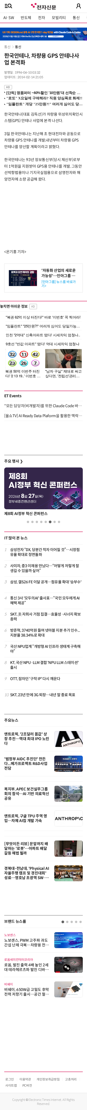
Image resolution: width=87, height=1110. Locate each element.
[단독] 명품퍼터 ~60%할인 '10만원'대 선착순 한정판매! (43, 93)
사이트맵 (11, 1085)
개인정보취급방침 (48, 1079)
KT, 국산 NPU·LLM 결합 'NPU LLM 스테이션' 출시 (44, 665)
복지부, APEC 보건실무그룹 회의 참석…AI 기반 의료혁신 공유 (26, 794)
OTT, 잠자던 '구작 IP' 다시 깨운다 (35, 678)
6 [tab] (50, 522)
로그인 (9, 1079)
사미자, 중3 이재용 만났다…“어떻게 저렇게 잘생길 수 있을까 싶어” (44, 568)
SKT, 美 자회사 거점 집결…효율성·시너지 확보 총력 (45, 617)
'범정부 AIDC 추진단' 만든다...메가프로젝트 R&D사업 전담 (25, 764)
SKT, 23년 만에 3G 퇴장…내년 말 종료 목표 (42, 695)
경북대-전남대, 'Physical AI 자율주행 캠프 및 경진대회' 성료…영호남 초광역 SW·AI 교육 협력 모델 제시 (26, 875)
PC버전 (27, 1085)
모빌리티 (59, 17)
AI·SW (8, 17)
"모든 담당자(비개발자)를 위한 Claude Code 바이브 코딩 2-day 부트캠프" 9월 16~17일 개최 (43, 406)
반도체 (26, 17)
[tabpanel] (43, 492)
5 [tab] (46, 522)
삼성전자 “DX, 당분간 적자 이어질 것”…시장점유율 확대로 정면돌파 (45, 552)
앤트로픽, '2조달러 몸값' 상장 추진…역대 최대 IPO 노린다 (26, 739)
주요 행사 (13, 461)
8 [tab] (59, 522)
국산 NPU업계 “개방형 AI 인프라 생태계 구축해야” (45, 649)
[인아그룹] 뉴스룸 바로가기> (58, 284)
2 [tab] (32, 522)
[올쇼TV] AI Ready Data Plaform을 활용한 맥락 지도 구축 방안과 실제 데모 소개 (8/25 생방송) (43, 416)
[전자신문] (43, 6)
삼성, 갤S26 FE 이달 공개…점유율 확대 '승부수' (46, 582)
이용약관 (25, 1079)
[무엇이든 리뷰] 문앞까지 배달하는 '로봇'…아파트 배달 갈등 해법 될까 (26, 849)
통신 (76, 17)
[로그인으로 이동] (78, 6)
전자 (41, 17)
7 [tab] (54, 522)
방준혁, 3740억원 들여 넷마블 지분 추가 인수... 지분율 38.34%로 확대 (45, 633)
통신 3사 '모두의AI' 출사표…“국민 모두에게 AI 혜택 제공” (45, 600)
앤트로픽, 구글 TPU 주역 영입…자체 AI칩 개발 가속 (25, 818)
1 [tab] (28, 522)
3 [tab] (37, 522)
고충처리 (71, 1079)
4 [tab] (41, 522)
